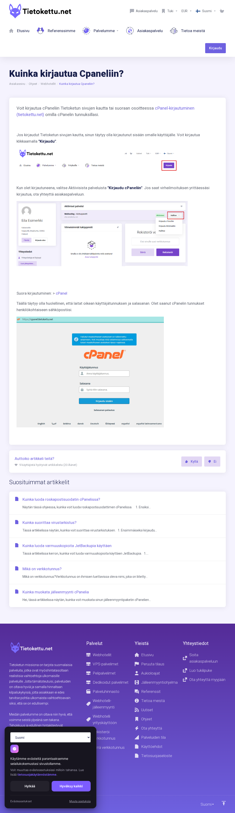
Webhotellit (48, 84)
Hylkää (30, 786)
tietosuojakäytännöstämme (36, 774)
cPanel (61, 293)
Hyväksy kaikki (71, 786)
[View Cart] (222, 11)
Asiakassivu (17, 84)
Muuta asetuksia (80, 801)
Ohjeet (33, 84)
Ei (215, 461)
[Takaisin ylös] (223, 803)
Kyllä (194, 461)
